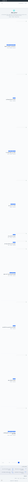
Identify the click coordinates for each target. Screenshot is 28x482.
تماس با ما (18, 478)
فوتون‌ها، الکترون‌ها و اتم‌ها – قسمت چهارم (9, 274)
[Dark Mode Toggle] (1, 480)
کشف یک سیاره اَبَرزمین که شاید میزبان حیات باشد (6, 469)
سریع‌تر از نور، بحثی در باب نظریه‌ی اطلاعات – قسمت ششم (9, 433)
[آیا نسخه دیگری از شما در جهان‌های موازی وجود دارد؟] (25, 472)
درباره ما (21, 478)
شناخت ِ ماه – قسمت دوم (12, 205)
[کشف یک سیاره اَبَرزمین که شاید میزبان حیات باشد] (12, 469)
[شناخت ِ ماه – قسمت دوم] (22, 205)
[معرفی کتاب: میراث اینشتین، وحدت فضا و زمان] (22, 327)
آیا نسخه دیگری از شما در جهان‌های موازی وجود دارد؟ (19, 472)
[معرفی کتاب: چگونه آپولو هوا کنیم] (22, 99)
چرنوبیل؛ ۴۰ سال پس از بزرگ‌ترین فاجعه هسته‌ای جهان (19, 469)
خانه (26, 478)
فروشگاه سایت (23, 478)
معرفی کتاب (14, 234)
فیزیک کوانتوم (14, 272)
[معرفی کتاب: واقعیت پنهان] (22, 380)
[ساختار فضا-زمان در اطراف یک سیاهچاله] (22, 46)
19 (9, 462)
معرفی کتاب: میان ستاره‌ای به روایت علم (10, 243)
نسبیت (8, 431)
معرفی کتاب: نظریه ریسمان (12, 236)
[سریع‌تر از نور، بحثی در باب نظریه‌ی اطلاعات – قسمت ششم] (22, 433)
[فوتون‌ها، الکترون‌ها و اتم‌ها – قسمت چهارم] (22, 274)
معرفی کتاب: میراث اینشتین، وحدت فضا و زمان (9, 327)
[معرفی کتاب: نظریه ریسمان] (22, 236)
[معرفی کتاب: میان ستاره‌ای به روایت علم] (22, 244)
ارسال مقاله (16, 478)
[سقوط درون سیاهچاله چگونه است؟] (22, 152)
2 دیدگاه (8, 237)
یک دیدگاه (9, 275)
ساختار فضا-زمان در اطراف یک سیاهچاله (10, 46)
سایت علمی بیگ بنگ (21, 3)
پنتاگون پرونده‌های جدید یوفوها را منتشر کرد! (6, 472)
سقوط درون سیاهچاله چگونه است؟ (11, 152)
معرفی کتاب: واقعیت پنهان (12, 380)
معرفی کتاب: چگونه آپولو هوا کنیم (11, 99)
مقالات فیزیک (11, 272)
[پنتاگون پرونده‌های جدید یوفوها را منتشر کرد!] (12, 472)
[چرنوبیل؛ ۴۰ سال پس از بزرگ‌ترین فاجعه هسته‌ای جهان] (25, 469)
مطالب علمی (14, 431)
